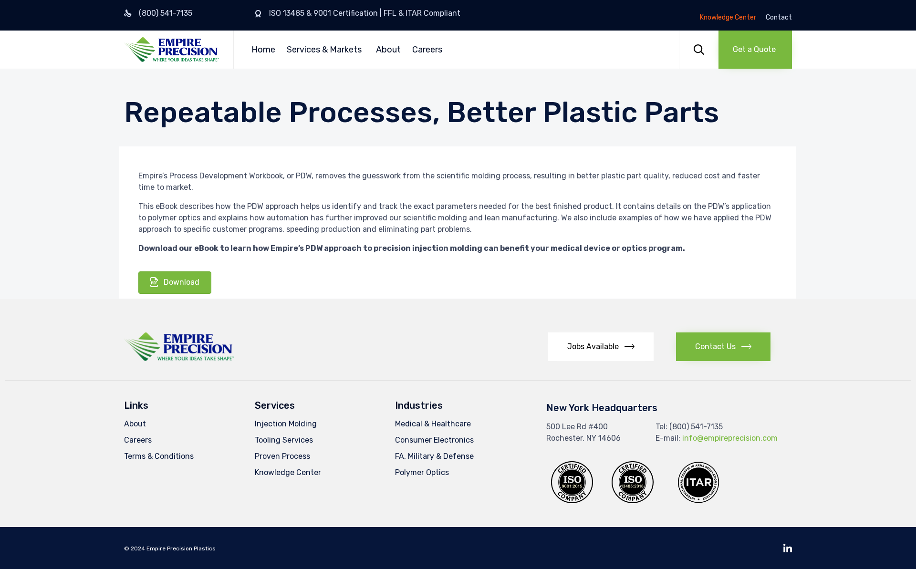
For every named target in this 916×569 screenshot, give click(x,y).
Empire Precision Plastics (181, 548)
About (388, 49)
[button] (755, 50)
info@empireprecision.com (730, 438)
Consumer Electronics (434, 440)
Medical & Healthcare (433, 423)
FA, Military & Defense (434, 456)
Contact (779, 17)
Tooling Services (284, 440)
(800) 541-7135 (165, 13)
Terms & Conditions (159, 456)
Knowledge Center (728, 17)
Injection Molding (286, 423)
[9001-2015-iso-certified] (572, 500)
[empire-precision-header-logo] (179, 358)
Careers (427, 49)
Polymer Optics (422, 472)
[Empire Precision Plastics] (171, 49)
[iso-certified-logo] (633, 500)
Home (263, 49)
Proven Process (282, 456)
